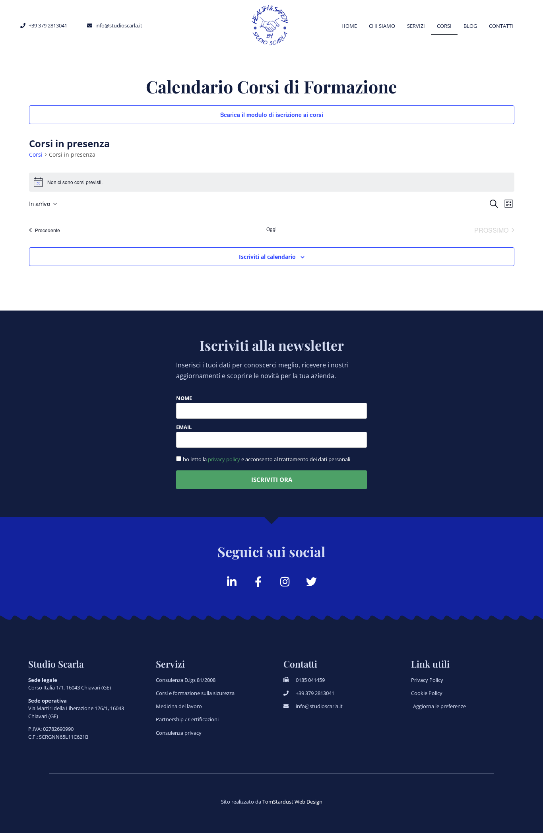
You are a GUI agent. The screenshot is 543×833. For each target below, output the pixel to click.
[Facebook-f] (258, 581)
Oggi (271, 229)
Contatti (501, 25)
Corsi (444, 25)
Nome (184, 399)
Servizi (416, 25)
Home (349, 25)
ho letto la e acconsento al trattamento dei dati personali (266, 459)
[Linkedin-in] (231, 581)
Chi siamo (382, 25)
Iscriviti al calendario (267, 257)
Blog (470, 25)
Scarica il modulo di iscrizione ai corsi (271, 114)
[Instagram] (284, 581)
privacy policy (224, 459)
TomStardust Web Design (292, 801)
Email (184, 428)
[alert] (271, 182)
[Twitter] (311, 581)
